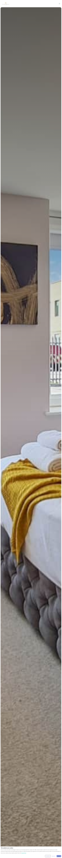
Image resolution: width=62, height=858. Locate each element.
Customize (48, 856)
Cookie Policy (23, 853)
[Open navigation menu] (59, 3)
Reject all (53, 856)
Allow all (58, 856)
